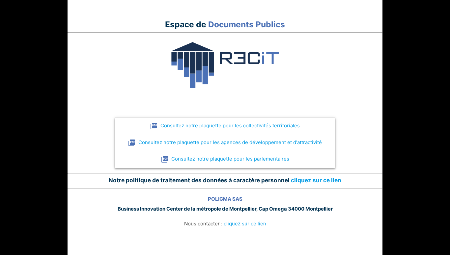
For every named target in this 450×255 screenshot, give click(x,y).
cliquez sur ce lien (316, 180)
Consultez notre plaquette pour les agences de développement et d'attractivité (230, 142)
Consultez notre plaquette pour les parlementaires (230, 159)
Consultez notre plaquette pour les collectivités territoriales (230, 125)
